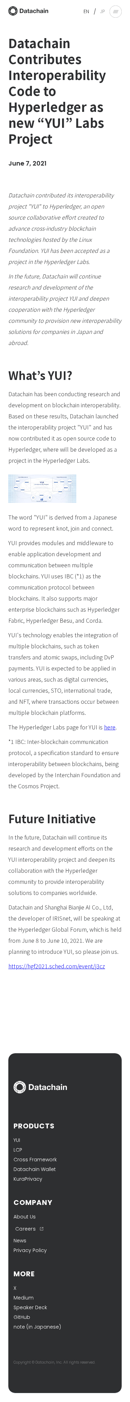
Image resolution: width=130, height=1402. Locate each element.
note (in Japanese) (37, 1326)
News (20, 1240)
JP (102, 11)
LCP (18, 1149)
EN (86, 11)
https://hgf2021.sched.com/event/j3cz (56, 966)
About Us (25, 1216)
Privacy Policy (30, 1250)
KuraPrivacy (28, 1178)
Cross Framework (35, 1159)
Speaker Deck (30, 1307)
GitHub (22, 1317)
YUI (17, 1140)
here (109, 727)
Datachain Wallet (35, 1169)
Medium (24, 1297)
